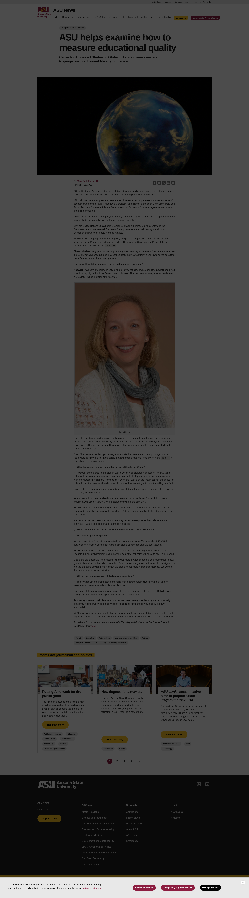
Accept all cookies (144, 887)
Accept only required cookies (177, 887)
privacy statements (92, 888)
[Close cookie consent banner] (243, 882)
